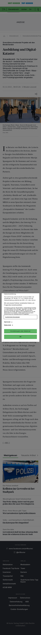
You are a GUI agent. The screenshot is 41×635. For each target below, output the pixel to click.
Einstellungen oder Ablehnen (20, 331)
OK (20, 336)
